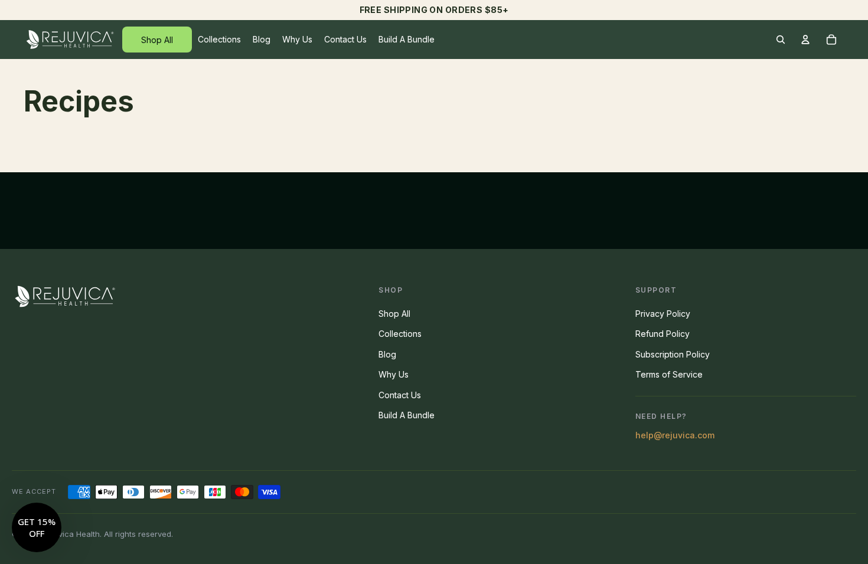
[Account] (805, 40)
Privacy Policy (662, 314)
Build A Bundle (406, 415)
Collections (400, 334)
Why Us (393, 374)
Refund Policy (662, 334)
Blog (387, 354)
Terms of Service (669, 374)
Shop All (394, 314)
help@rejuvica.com (674, 435)
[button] (36, 527)
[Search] (781, 40)
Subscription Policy (672, 354)
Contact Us (399, 395)
